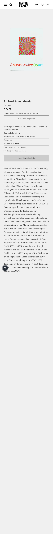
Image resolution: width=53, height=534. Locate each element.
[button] (5, 268)
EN (36, 5)
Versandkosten (14, 113)
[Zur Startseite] (23, 5)
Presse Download (24, 158)
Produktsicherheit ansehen (15, 151)
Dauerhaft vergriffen (26, 119)
